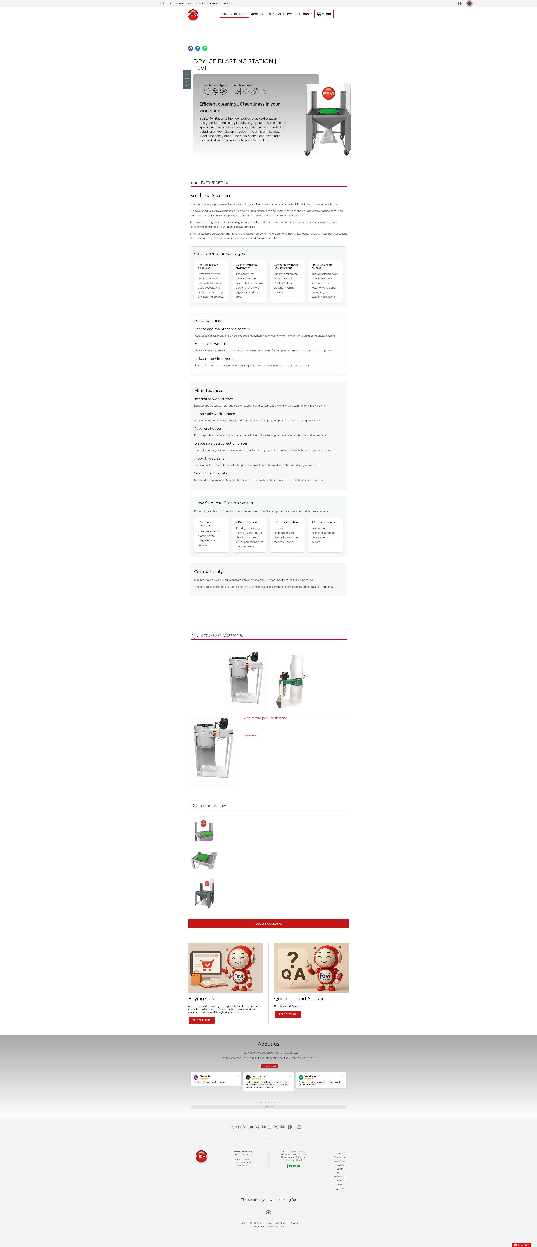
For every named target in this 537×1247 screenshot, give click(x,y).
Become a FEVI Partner (340, 1179)
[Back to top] (268, 1214)
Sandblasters (340, 1157)
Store (342, 1188)
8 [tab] (277, 1103)
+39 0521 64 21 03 (298, 1151)
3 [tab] (263, 1103)
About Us (340, 1153)
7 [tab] (274, 1103)
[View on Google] (238, 1076)
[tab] (247, 681)
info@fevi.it (297, 1160)
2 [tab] (260, 1103)
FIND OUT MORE (201, 1020)
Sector (340, 1169)
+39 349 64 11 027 (299, 1154)
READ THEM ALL (288, 1014)
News (339, 1173)
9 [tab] (280, 1103)
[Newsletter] (270, 1127)
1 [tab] (258, 1103)
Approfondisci (250, 735)
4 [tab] (266, 1103)
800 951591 (301, 1157)
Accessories (339, 1161)
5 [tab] (269, 1103)
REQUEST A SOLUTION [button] (268, 923)
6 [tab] (272, 1103)
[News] (276, 1127)
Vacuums (340, 1165)
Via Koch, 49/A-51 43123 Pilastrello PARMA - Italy (243, 1162)
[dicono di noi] (282, 1127)
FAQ (340, 1184)
